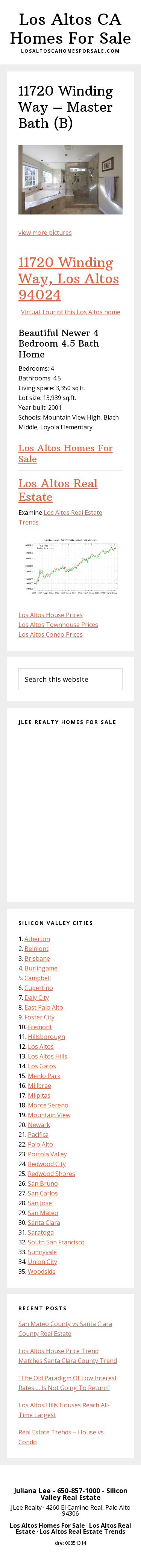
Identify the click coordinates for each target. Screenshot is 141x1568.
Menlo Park (44, 1076)
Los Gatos (42, 1066)
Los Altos (41, 1046)
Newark (39, 1125)
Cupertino (38, 988)
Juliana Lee (32, 1490)
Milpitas (39, 1095)
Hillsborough (46, 1037)
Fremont (40, 1027)
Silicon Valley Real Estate (84, 1494)
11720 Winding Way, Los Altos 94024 (68, 278)
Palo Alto (40, 1144)
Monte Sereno (48, 1105)
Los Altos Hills (47, 1056)
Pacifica (38, 1134)
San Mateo (43, 1213)
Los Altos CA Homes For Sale (70, 28)
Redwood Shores (51, 1174)
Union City (42, 1262)
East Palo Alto (43, 1007)
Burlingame (41, 968)
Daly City (36, 997)
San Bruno (43, 1183)
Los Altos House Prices (50, 615)
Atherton (37, 939)
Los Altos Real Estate (58, 490)
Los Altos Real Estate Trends (82, 1531)
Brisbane (37, 958)
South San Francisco (56, 1242)
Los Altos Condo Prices (50, 634)
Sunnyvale (42, 1252)
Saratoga (41, 1232)
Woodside (42, 1271)
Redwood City (47, 1164)
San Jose (40, 1203)
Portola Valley (47, 1154)
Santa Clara (44, 1222)
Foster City (39, 1017)
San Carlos (43, 1193)
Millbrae (39, 1085)
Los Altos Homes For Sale (65, 453)
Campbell (37, 978)
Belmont (36, 948)
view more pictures (45, 232)
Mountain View (49, 1115)
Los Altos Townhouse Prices (58, 625)
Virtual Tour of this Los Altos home (70, 312)
